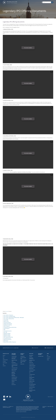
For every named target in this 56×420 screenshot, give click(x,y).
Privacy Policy (48, 356)
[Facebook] (4, 396)
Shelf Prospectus (7, 326)
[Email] (4, 399)
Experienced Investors (7, 339)
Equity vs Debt (6, 321)
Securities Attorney (7, 322)
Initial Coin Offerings (14, 369)
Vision (3, 356)
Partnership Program (40, 356)
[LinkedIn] (10, 396)
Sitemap (48, 359)
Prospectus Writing (14, 356)
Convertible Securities (32, 374)
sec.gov (7, 311)
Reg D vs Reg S (31, 382)
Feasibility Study (22, 356)
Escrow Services (14, 384)
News (3, 364)
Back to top (50, 396)
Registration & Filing (14, 380)
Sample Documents (5, 359)
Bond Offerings (13, 362)
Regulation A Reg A (7, 333)
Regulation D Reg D (7, 335)
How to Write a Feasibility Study (9, 316)
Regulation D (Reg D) (31, 381)
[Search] (52, 2)
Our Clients (4, 361)
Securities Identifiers (14, 378)
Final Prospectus (6, 328)
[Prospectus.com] (10, 2)
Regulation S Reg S (7, 334)
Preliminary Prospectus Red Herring (10, 327)
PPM (4, 329)
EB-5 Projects (6, 340)
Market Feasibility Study (23, 360)
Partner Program (5, 362)
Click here (17, 411)
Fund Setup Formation (14, 377)
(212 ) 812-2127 (35, 347)
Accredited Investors (7, 338)
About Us (4, 355)
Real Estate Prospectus (8, 324)
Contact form (12, 347)
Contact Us (4, 365)
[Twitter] (7, 396)
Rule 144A (5, 332)
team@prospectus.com (49, 347)
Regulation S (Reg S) (31, 379)
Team (3, 358)
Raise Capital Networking (8, 337)
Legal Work (13, 381)
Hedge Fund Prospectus (8, 323)
